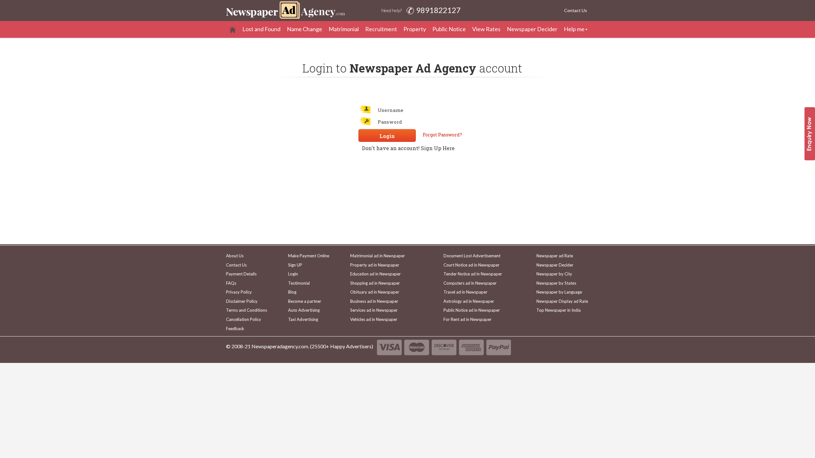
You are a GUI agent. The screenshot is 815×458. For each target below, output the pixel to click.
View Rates (486, 28)
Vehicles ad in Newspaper (373, 319)
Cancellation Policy (243, 319)
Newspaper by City (554, 273)
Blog (292, 292)
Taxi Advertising (303, 319)
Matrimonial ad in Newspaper (377, 255)
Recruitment (381, 28)
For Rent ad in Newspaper (467, 319)
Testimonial (299, 283)
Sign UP (295, 264)
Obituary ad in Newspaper (374, 292)
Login (293, 273)
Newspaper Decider (532, 28)
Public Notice (449, 28)
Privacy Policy (239, 292)
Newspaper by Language (559, 292)
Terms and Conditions (246, 310)
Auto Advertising (304, 310)
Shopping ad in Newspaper (375, 283)
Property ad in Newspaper (374, 264)
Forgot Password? (442, 134)
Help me (574, 28)
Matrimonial (344, 28)
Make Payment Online (308, 255)
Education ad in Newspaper (375, 273)
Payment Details (241, 273)
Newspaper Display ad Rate (562, 301)
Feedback (235, 328)
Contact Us (575, 10)
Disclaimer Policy (242, 301)
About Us (235, 255)
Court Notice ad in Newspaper (471, 264)
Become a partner (304, 301)
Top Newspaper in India (558, 310)
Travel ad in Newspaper (465, 292)
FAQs (231, 283)
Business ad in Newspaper (374, 301)
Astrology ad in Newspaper (468, 301)
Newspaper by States (556, 283)
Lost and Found (261, 28)
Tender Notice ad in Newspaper (472, 273)
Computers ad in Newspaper (470, 283)
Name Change (304, 28)
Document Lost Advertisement (471, 255)
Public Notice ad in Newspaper (471, 310)
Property (414, 28)
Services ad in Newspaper (374, 310)
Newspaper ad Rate (554, 255)
